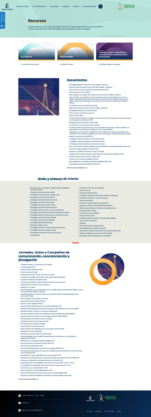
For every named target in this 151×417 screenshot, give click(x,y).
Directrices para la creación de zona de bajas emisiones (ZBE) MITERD (44, 316)
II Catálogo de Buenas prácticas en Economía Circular (87, 141)
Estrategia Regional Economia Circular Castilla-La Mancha (88, 84)
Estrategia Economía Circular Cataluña (43, 217)
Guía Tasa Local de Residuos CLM (32, 346)
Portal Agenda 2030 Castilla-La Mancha (92, 228)
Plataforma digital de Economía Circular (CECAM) (95, 233)
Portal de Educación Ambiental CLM (91, 225)
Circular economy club (86, 215)
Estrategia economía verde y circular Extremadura (47, 210)
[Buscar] (100, 6)
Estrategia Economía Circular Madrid (42, 220)
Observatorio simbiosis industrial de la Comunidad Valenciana (99, 230)
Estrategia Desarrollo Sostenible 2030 (81, 164)
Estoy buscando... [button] (40, 6)
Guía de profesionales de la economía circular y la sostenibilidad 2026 (44, 373)
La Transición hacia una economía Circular (83, 105)
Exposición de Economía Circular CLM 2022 (35, 284)
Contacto (119, 411)
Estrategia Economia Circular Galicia (42, 202)
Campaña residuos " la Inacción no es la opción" (37, 264)
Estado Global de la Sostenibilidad (32, 363)
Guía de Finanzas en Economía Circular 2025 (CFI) (37, 343)
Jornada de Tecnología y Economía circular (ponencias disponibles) (43, 277)
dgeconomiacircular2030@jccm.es (32, 410)
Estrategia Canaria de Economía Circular (43, 200)
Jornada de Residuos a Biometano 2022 (34, 279)
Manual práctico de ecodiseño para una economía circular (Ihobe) (42, 329)
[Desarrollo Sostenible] (134, 6)
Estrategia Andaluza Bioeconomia (41, 222)
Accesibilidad (98, 411)
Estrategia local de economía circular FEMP (83, 122)
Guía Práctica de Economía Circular (32, 326)
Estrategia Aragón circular (39, 225)
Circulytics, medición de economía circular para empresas (98, 195)
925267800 (25, 403)
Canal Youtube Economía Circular (32, 269)
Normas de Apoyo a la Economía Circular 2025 (84, 156)
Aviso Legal (89, 411)
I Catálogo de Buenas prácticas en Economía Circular (86, 139)
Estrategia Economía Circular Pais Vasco (43, 207)
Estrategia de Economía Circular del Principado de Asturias (50, 212)
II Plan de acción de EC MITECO (79, 92)
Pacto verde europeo (86, 200)
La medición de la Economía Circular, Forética (84, 125)
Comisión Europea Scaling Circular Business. (94, 203)
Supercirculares (89, 6)
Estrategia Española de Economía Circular (83, 110)
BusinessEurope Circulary (87, 210)
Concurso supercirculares (29, 272)
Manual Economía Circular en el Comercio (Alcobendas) (39, 311)
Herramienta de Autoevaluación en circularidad (95, 236)
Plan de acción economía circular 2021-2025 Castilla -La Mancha (90, 87)
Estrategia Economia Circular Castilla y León (45, 195)
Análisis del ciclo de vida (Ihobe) (31, 331)
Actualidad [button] (54, 6)
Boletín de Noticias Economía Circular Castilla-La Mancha (88, 108)
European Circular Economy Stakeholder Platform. (96, 205)
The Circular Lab (84, 190)
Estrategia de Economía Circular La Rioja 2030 (45, 232)
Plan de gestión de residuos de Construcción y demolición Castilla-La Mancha (95, 95)
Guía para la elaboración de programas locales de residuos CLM (42, 360)
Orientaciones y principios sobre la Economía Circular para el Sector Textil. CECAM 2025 (50, 357)
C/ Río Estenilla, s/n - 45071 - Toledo (33, 395)
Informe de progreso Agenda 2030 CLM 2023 (84, 149)
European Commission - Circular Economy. (93, 198)
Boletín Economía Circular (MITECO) (81, 136)
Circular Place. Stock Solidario (89, 213)
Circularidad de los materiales (31, 365)
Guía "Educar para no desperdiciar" (32, 368)
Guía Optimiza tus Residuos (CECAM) (33, 323)
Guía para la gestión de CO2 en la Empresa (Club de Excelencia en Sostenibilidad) (48, 313)
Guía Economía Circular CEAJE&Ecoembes (35, 370)
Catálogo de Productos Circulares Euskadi (34, 321)
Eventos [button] (76, 6)
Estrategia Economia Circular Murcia (42, 197)
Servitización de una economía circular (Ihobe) (36, 334)
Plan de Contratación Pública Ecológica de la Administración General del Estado (95, 146)
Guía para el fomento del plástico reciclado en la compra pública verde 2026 (46, 375)
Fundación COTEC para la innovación (91, 188)
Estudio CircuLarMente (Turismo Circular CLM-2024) (86, 151)
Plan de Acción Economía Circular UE (81, 113)
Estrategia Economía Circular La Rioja (42, 205)
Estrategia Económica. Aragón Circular (43, 230)
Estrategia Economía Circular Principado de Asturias (47, 227)
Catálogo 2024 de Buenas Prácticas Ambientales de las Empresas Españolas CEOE (96, 154)
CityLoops (82, 223)
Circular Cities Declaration (88, 220)
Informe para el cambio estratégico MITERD (83, 159)
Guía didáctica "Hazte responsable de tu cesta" (36, 355)
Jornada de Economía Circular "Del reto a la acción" (38, 274)
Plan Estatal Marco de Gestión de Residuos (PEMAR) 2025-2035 (90, 161)
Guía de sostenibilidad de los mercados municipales (38, 348)
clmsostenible (35, 235)
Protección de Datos (109, 411)
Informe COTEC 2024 (76, 115)
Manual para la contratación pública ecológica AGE (37, 340)
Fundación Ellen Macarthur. (88, 193)
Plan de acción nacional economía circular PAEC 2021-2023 (89, 89)
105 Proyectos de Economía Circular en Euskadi (36, 318)
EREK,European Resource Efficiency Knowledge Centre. (97, 208)
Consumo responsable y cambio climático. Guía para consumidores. (43, 282)
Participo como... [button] (22, 6)
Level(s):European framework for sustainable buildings (97, 218)
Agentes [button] (66, 6)
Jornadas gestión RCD (28, 267)
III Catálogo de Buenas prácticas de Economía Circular (87, 144)
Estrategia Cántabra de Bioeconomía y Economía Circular (49, 215)
